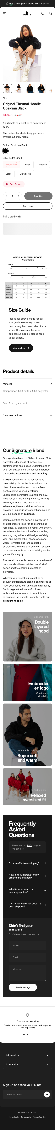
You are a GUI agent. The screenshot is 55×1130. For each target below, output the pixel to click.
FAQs (29, 845)
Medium (43, 164)
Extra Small (11, 164)
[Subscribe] (47, 1094)
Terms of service (39, 1117)
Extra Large (25, 173)
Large (8, 173)
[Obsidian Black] (5, 150)
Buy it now (28, 206)
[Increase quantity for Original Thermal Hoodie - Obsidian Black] (19, 196)
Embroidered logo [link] (38, 686)
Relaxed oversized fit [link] (34, 797)
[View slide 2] (27, 1034)
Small (28, 164)
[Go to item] (7, 88)
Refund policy (15, 1117)
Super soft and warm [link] (27, 758)
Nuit (5, 98)
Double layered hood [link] (41, 626)
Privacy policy (26, 1117)
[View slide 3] (31, 1034)
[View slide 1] (24, 1034)
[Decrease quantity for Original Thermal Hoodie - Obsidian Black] (6, 196)
